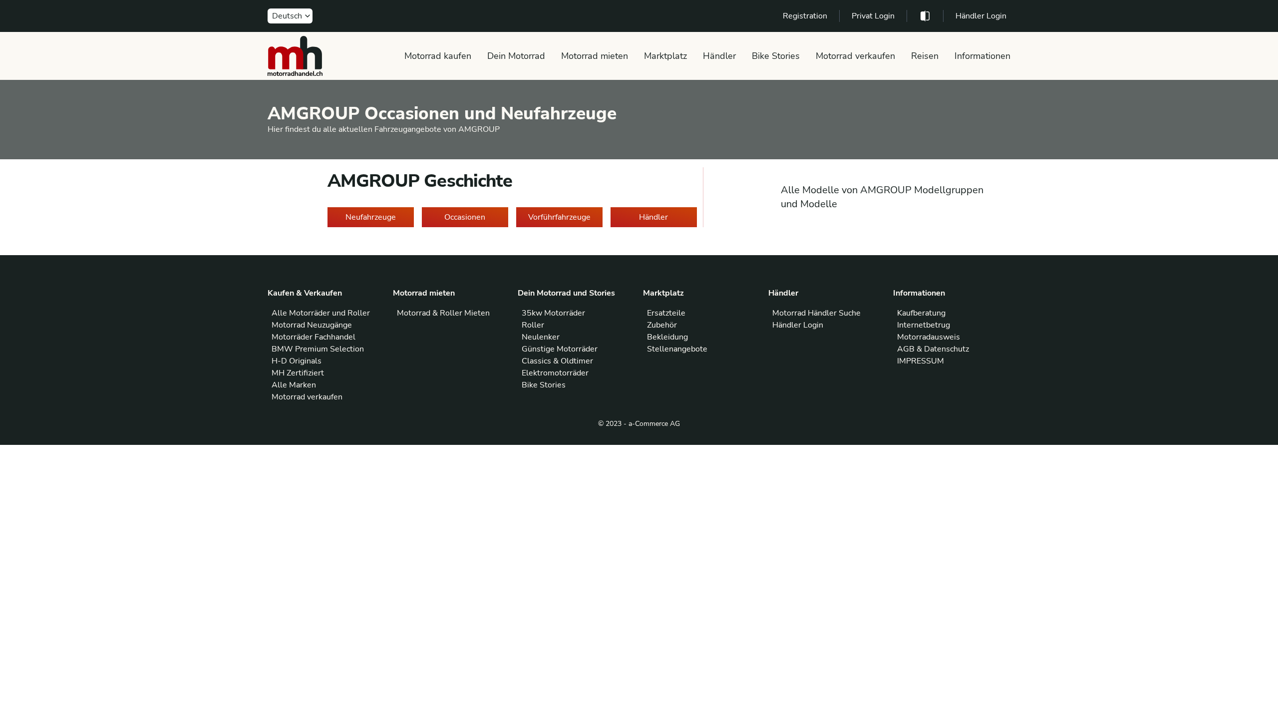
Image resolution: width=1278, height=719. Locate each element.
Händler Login (981, 15)
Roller (533, 325)
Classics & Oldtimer (557, 361)
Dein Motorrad (516, 56)
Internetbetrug (923, 325)
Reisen (925, 56)
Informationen (982, 56)
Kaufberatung (921, 313)
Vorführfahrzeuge (559, 217)
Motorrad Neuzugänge (312, 325)
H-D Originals (296, 361)
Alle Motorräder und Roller (321, 313)
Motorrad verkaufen (855, 56)
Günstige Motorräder (560, 349)
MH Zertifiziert (298, 372)
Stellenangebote (677, 349)
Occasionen (464, 217)
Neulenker (541, 337)
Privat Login (873, 15)
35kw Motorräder (553, 313)
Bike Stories (776, 56)
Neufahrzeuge (370, 217)
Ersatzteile (666, 313)
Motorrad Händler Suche (816, 313)
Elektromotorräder (555, 372)
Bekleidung (667, 337)
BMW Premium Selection (318, 349)
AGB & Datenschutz (933, 349)
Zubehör (662, 325)
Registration (805, 15)
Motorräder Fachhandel (313, 337)
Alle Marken (294, 384)
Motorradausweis (928, 337)
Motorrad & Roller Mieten (443, 313)
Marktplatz (665, 56)
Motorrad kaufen (437, 56)
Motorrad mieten (594, 56)
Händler (719, 56)
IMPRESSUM (920, 361)
